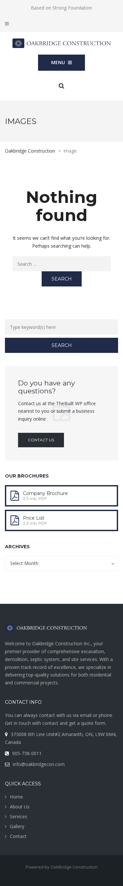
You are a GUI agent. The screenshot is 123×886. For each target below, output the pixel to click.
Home (16, 797)
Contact (18, 836)
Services (18, 816)
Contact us (41, 439)
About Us (20, 806)
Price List (33, 518)
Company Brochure (45, 493)
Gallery (17, 826)
